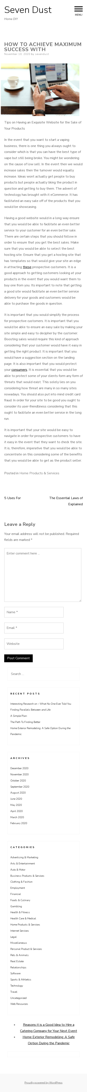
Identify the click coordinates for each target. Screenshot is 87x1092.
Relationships (18, 967)
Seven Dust (28, 10)
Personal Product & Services (26, 949)
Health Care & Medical (23, 918)
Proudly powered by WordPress (43, 1082)
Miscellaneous (18, 943)
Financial (15, 894)
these (27, 267)
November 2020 (19, 774)
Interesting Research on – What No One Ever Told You (40, 704)
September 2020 (19, 786)
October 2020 (18, 780)
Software (15, 973)
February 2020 (18, 823)
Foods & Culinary (20, 900)
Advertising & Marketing (24, 857)
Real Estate (17, 961)
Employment (17, 888)
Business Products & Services (27, 876)
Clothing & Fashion (21, 881)
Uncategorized (18, 998)
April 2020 (16, 811)
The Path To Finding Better (25, 722)
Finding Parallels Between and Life (30, 709)
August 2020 (18, 792)
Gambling (16, 906)
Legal (13, 937)
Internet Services (19, 930)
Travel (13, 992)
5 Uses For (12, 498)
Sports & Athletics (20, 979)
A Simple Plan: (18, 716)
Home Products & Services (39, 473)
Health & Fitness (20, 912)
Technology (16, 985)
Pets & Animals (19, 955)
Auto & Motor (17, 869)
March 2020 (17, 817)
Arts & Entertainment (22, 863)
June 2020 (16, 799)
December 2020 (19, 768)
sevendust (42, 54)
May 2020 (16, 805)
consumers (19, 369)
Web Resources (19, 1004)
